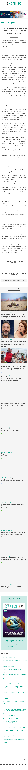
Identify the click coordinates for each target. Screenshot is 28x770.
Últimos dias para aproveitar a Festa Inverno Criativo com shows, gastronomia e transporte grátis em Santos (14, 692)
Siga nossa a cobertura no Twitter (14, 262)
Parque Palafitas (7, 706)
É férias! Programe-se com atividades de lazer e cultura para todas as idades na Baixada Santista (14, 741)
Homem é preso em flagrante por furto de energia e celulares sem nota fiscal (14, 270)
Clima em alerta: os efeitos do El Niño (12, 669)
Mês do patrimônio (7, 678)
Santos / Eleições (6, 312)
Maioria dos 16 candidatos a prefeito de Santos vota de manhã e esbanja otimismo (13, 505)
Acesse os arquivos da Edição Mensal (10, 645)
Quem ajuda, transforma (9, 657)
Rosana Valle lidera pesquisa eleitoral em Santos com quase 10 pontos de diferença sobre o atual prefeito (14, 378)
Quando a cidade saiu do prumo (11, 718)
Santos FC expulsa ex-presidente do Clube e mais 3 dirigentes (14, 274)
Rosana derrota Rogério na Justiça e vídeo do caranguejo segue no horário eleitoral (13, 316)
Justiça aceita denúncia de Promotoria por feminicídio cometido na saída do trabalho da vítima (14, 674)
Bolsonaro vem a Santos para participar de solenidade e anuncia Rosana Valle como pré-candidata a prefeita (13, 368)
